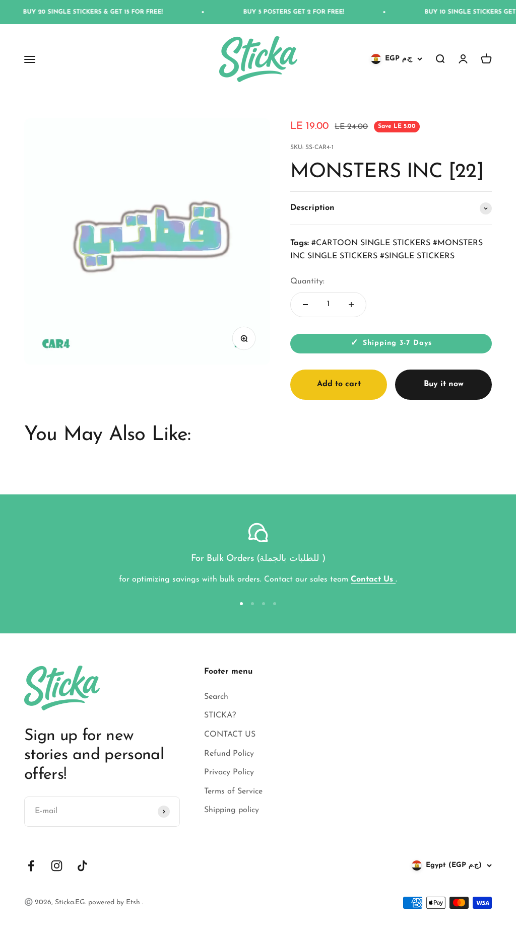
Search (216, 697)
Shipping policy (231, 810)
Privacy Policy (229, 772)
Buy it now (444, 384)
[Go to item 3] (263, 603)
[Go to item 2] (252, 603)
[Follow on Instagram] (56, 866)
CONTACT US (229, 735)
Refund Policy (229, 754)
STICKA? (220, 715)
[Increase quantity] (351, 305)
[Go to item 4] (274, 603)
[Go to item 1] (241, 603)
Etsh (134, 902)
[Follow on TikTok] (82, 866)
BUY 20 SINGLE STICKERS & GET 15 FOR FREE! (74, 12)
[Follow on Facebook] (31, 866)
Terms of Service (233, 791)
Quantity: (307, 281)
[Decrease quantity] (305, 305)
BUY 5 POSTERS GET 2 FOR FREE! (275, 12)
